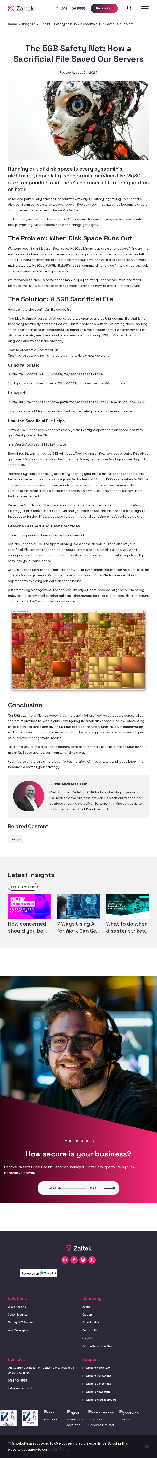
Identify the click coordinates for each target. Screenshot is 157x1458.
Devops (15, 839)
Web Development (20, 1330)
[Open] (145, 8)
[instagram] (83, 1260)
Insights (87, 1338)
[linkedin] (65, 1260)
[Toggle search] (129, 8)
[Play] (43, 1188)
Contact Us (90, 1330)
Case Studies (91, 1322)
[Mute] (99, 1188)
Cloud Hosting (17, 1307)
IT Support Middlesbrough (99, 1399)
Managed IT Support (21, 1322)
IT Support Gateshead (96, 1383)
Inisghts (28, 24)
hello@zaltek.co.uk (20, 1388)
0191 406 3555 (17, 1380)
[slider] (109, 1188)
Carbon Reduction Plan (97, 1346)
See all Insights (23, 886)
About (86, 1307)
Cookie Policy (59, 1449)
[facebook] (74, 1260)
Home (12, 24)
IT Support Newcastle (96, 1391)
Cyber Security (18, 1314)
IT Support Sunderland (96, 1376)
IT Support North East (96, 1368)
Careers (87, 1314)
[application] (78, 1188)
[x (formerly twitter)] (92, 1260)
